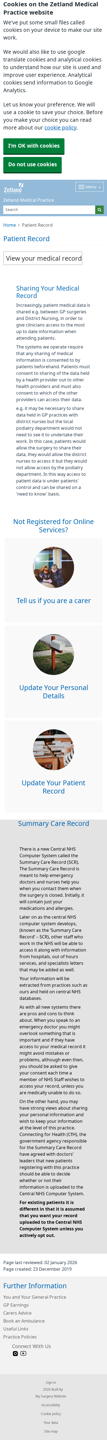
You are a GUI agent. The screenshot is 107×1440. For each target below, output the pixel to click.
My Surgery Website (50, 1396)
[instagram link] (15, 1353)
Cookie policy (51, 1414)
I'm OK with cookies (34, 145)
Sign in (51, 1382)
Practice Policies (20, 1337)
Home (9, 225)
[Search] (99, 210)
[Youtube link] (23, 1353)
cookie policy (60, 127)
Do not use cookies (32, 164)
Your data (51, 1422)
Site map (51, 1431)
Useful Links (16, 1329)
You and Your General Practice (34, 1297)
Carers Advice (17, 1313)
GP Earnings (16, 1305)
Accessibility (50, 1405)
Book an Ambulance (24, 1321)
